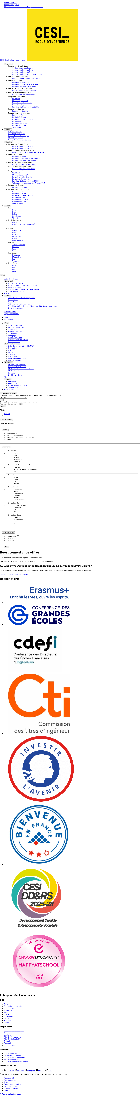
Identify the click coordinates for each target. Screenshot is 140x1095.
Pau (15, 522)
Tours (16, 471)
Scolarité (11, 440)
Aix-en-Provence (20, 506)
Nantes (17, 498)
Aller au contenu (10, 3)
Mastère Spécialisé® (12, 1039)
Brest (16, 492)
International (9, 1008)
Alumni (6, 1012)
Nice (16, 512)
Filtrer (6, 547)
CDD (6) (11, 538)
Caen (16, 479)
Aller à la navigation (11, 5)
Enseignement (13, 433)
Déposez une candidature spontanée (14, 574)
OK (2, 400)
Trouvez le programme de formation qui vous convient (20, 402)
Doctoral (7, 1043)
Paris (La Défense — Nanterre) (26, 469)
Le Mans (17, 496)
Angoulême (18, 489)
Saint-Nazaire (19, 500)
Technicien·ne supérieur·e (13, 1033)
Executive (7, 1041)
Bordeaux (17, 518)
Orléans (17, 467)
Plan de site (8, 1020)
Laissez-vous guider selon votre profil (14, 395)
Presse (6, 1014)
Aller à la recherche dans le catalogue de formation (23, 7)
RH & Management (11, 1059)
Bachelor (7, 1035)
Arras (16, 477)
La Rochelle (18, 494)
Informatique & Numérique (14, 1057)
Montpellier (18, 520)
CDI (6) (11, 540)
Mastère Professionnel (12, 1037)
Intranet (7, 1022)
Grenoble (17, 508)
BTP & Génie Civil (10, 1053)
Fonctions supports (15, 435)
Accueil (7, 414)
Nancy (16, 455)
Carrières (7, 1018)
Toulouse (17, 524)
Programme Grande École (14, 1031)
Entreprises (8, 1016)
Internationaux (9, 1045)
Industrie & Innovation (12, 1055)
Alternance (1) (13, 536)
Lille (15, 481)
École (6, 1004)
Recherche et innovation (13, 1006)
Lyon (15, 510)
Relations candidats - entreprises (21, 437)
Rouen (16, 484)
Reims (16, 457)
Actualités (8, 1010)
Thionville (17, 462)
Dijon (16, 453)
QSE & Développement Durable (16, 1061)
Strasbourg (18, 459)
